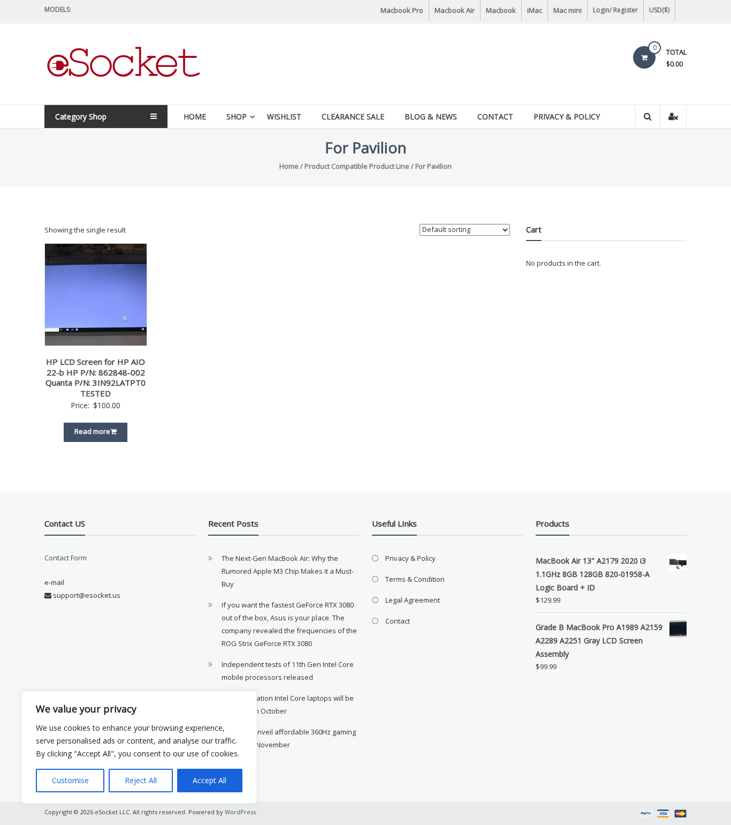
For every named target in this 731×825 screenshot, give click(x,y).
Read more (92, 431)
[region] (139, 747)
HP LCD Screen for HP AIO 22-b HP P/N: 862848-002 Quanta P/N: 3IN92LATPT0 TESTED (95, 377)
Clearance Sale (353, 116)
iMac (534, 10)
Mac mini (567, 10)
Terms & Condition (415, 579)
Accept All (209, 780)
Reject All (141, 780)
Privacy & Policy (567, 116)
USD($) (659, 9)
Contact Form (65, 557)
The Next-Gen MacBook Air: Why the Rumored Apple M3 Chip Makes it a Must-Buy (288, 571)
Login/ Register (615, 9)
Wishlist (284, 116)
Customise (70, 780)
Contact (495, 116)
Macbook (501, 10)
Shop (236, 116)
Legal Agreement (412, 600)
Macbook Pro (401, 10)
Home (195, 116)
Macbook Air (455, 10)
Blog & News (431, 116)
